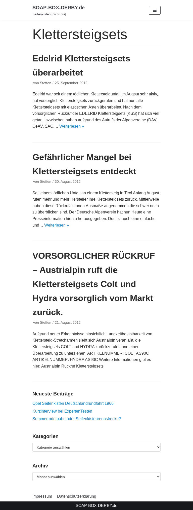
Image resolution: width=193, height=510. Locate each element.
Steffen (45, 83)
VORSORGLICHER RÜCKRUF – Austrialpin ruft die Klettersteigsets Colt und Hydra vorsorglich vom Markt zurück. (93, 284)
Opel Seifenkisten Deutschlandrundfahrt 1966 (73, 403)
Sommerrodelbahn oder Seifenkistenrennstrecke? (76, 419)
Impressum (42, 496)
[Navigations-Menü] (155, 10)
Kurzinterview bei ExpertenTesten (62, 411)
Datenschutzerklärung (76, 496)
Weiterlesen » (71, 126)
